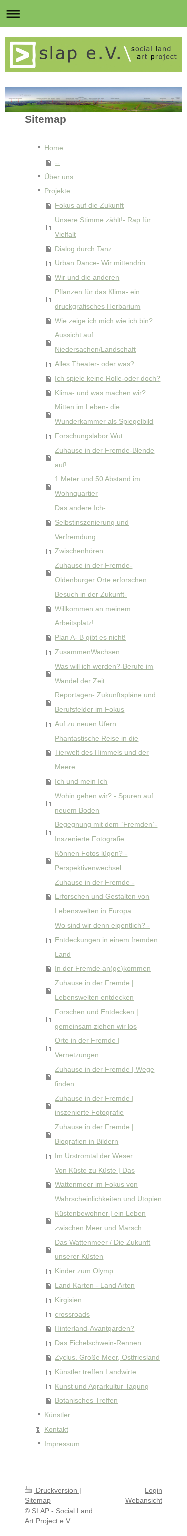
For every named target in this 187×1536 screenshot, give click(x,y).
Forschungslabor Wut (89, 436)
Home (53, 148)
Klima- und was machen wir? (100, 393)
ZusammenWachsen (87, 652)
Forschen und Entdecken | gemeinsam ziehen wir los (96, 1019)
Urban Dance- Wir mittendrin (100, 263)
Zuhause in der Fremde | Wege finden (104, 1076)
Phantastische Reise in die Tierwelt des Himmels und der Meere (102, 752)
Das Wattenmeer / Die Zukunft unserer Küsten (102, 1249)
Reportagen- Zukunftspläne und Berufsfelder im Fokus (105, 702)
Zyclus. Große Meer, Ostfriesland (107, 1357)
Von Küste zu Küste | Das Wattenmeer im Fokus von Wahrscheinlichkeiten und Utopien (108, 1184)
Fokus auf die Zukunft (89, 205)
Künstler (57, 1415)
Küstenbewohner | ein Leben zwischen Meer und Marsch (100, 1220)
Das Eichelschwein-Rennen (98, 1343)
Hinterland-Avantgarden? (94, 1328)
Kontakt (56, 1429)
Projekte (57, 191)
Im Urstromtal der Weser (94, 1156)
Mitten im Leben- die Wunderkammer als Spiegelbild (104, 414)
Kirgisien (68, 1300)
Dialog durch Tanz (83, 249)
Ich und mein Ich (81, 781)
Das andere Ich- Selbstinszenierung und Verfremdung (92, 522)
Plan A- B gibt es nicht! (90, 637)
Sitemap (38, 1500)
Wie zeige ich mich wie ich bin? (104, 321)
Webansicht (143, 1500)
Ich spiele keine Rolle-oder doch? (107, 378)
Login (153, 1490)
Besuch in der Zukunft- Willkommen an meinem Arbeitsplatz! (93, 608)
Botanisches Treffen (86, 1400)
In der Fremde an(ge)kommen (103, 968)
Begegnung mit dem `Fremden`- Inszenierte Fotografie (106, 831)
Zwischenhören (79, 551)
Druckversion (56, 1490)
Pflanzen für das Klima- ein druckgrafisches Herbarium (97, 299)
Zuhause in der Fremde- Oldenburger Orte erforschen (101, 572)
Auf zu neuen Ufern (85, 724)
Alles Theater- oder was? (94, 364)
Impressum (62, 1444)
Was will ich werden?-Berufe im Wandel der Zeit (104, 673)
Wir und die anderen (87, 277)
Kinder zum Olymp (84, 1271)
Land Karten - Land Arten (95, 1285)
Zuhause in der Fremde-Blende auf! (104, 457)
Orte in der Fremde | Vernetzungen (87, 1047)
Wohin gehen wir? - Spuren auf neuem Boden (104, 803)
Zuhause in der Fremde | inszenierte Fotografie (94, 1105)
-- (57, 162)
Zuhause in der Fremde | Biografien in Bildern (94, 1134)
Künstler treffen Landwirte (95, 1372)
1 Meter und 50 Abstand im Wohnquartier (97, 486)
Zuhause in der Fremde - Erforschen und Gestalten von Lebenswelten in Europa (102, 896)
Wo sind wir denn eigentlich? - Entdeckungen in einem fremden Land (106, 939)
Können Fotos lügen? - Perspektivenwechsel (91, 860)
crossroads (72, 1314)
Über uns (58, 177)
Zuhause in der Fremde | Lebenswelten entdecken (94, 990)
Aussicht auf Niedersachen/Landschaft (95, 342)
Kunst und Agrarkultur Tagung (102, 1386)
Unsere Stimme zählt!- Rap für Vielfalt (103, 227)
